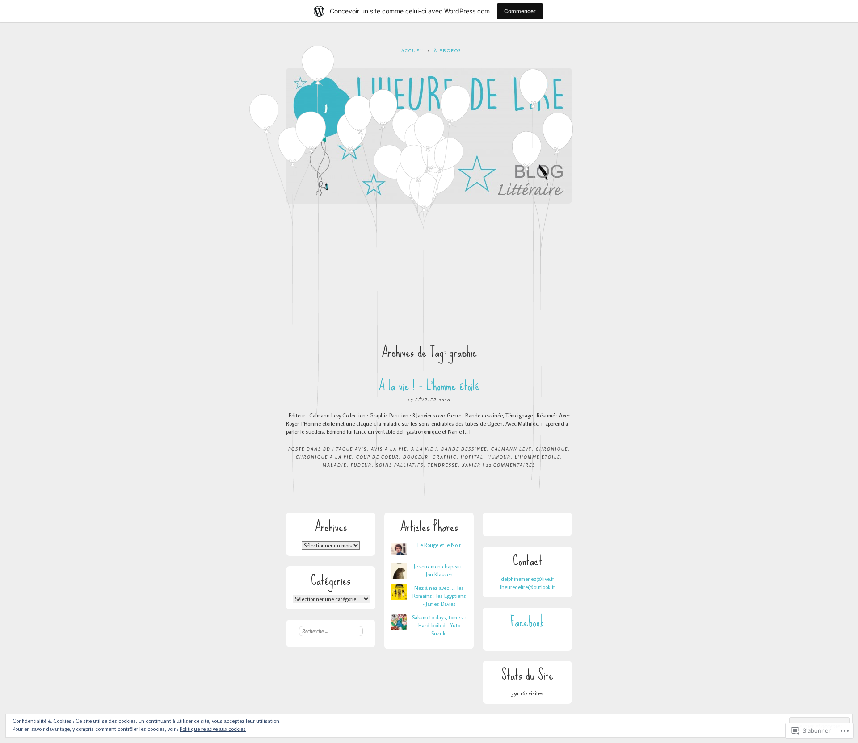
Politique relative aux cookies (213, 729)
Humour (499, 456)
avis (361, 448)
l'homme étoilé (537, 456)
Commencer (520, 11)
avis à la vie (389, 448)
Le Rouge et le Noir (439, 545)
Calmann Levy (511, 448)
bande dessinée (464, 448)
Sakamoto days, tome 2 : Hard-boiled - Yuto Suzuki (439, 625)
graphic (445, 456)
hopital (472, 456)
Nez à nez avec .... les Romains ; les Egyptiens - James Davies (439, 595)
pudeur (361, 465)
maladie (335, 465)
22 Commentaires (510, 465)
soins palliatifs (400, 465)
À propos (447, 50)
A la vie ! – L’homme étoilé (429, 385)
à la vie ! (424, 448)
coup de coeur (377, 456)
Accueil (413, 50)
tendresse (443, 465)
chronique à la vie (324, 456)
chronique (552, 448)
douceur (416, 456)
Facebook (527, 622)
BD (327, 448)
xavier (471, 465)
